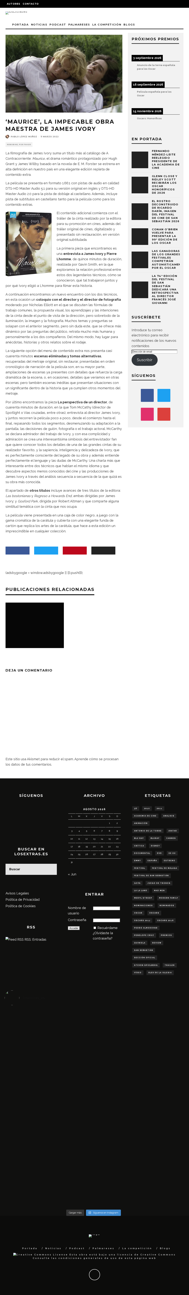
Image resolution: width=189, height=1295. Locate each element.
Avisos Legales (17, 893)
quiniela (139, 943)
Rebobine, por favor (19, 144)
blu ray (139, 838)
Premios (166, 935)
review (156, 943)
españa (152, 861)
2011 (159, 808)
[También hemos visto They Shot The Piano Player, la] (160, 1100)
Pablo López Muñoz (24, 136)
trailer (170, 965)
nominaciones (143, 905)
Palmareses (79, 24)
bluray (155, 838)
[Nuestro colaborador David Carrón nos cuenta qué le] (27, 1169)
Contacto (31, 3)
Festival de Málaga (164, 868)
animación (141, 823)
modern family (168, 898)
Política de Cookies (21, 906)
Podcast (57, 24)
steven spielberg (146, 965)
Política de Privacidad (22, 899)
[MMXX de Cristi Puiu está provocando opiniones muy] (71, 1031)
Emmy (137, 861)
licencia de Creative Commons (146, 1254)
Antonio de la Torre (148, 831)
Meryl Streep (143, 898)
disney (155, 846)
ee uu (172, 853)
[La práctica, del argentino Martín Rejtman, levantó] (27, 1031)
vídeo (138, 973)
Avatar (173, 831)
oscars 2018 (165, 920)
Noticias (39, 24)
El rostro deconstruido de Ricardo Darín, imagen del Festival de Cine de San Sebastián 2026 (166, 211)
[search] (51, 869)
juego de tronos (159, 883)
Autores (13, 3)
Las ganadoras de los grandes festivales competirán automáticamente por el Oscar (168, 259)
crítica (139, 846)
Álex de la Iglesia (160, 973)
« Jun (72, 874)
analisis (168, 816)
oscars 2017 (142, 920)
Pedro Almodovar (146, 928)
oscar (138, 913)
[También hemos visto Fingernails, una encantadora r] (71, 1094)
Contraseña (77, 920)
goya (137, 883)
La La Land (140, 890)
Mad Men (159, 890)
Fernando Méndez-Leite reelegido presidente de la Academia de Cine (166, 159)
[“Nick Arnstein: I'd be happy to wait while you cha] (160, 1161)
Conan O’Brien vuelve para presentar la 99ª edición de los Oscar (165, 236)
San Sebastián (143, 950)
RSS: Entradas (35, 939)
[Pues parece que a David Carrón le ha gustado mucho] (27, 1102)
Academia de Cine (145, 816)
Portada (20, 24)
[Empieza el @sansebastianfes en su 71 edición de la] (116, 1158)
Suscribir (144, 360)
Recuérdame (107, 928)
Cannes (171, 838)
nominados (167, 905)
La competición (106, 24)
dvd (159, 853)
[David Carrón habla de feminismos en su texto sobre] (116, 1100)
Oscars (154, 913)
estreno (169, 861)
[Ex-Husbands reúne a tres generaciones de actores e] (116, 1042)
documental (142, 853)
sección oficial (144, 958)
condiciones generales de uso (87, 1258)
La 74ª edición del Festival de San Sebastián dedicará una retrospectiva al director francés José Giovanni (165, 289)
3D (135, 808)
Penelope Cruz (144, 935)
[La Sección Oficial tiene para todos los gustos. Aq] (71, 1150)
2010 (147, 808)
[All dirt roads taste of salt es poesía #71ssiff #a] (160, 1033)
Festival (139, 868)
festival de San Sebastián (151, 876)
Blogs (129, 24)
